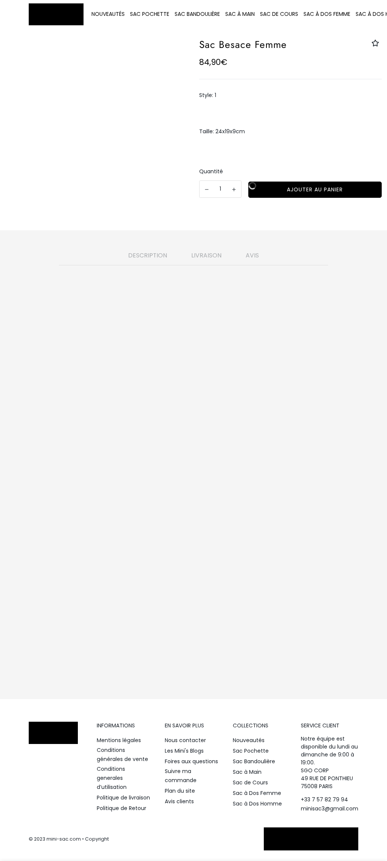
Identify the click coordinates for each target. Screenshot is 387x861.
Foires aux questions (191, 761)
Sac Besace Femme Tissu (201, 555)
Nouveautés (108, 14)
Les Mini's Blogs (184, 751)
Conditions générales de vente (122, 754)
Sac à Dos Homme (257, 803)
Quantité (211, 171)
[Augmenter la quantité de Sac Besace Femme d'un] (234, 189)
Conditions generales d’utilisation (112, 778)
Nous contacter (185, 740)
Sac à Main (240, 14)
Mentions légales (119, 740)
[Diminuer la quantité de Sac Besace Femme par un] (207, 189)
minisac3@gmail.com (329, 808)
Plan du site (180, 791)
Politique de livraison (123, 797)
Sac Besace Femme (208, 564)
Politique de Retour (121, 808)
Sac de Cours (279, 14)
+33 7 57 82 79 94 (324, 799)
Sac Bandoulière (197, 14)
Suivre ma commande (181, 775)
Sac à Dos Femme (326, 14)
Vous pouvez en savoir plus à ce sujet (167, 609)
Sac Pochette (149, 14)
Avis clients (179, 801)
